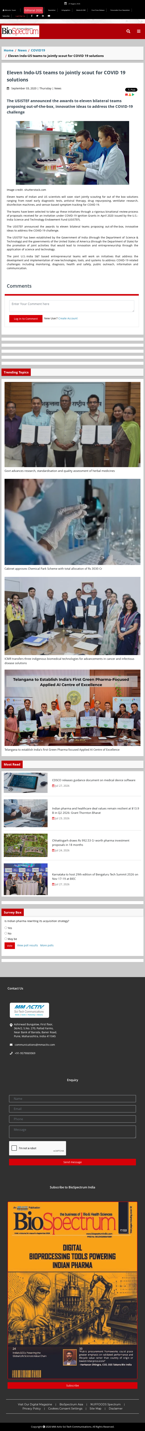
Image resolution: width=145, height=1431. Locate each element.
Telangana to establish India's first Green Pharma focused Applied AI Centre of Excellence (62, 749)
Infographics (66, 10)
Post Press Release (98, 10)
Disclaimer (116, 1408)
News (22, 50)
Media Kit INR (81, 10)
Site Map (95, 1408)
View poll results (27, 945)
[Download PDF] (130, 94)
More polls (47, 945)
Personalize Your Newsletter (120, 10)
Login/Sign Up (20, 16)
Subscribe (6, 16)
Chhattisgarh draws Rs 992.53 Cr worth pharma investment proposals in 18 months (90, 843)
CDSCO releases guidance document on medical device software (93, 780)
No (9, 933)
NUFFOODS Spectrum (105, 1404)
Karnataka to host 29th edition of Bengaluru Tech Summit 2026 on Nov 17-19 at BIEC (95, 876)
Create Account (68, 318)
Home (8, 50)
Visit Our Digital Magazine (35, 1404)
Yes (9, 928)
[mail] (126, 94)
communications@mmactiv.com (34, 1044)
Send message (72, 1162)
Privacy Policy (31, 1408)
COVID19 (38, 50)
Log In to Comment (26, 318)
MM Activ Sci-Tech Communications (71, 1426)
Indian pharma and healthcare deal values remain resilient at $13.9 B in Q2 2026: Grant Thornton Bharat (95, 810)
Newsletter (52, 10)
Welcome (10, 10)
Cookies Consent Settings (65, 1408)
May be (12, 939)
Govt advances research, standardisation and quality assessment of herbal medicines (60, 471)
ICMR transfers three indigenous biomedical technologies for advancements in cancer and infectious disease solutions (69, 661)
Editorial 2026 (33, 10)
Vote (9, 945)
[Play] (133, 94)
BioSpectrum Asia (71, 1404)
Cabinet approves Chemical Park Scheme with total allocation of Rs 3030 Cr (53, 568)
